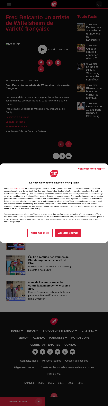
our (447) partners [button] (17, 188)
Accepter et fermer (68, 232)
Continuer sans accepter (91, 168)
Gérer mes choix (40, 232)
